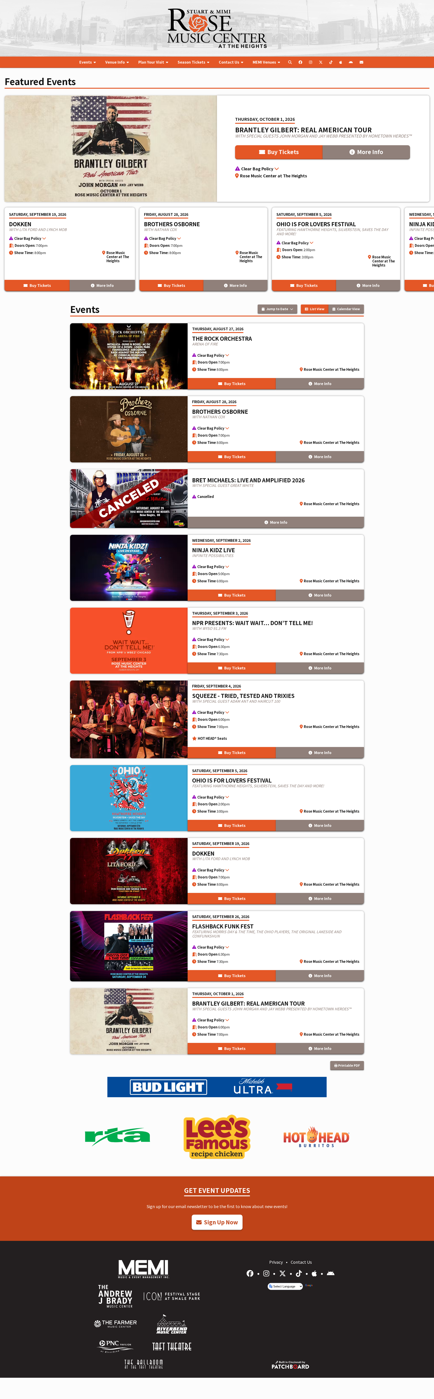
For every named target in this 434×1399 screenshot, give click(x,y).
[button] (323, 168)
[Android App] (331, 1273)
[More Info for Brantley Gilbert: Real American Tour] (217, 148)
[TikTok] (299, 1273)
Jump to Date (277, 309)
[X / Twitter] (283, 1273)
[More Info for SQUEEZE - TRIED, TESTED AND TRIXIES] (217, 719)
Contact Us (301, 1262)
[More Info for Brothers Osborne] (203, 249)
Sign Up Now (220, 1222)
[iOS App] (315, 1273)
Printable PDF (348, 1065)
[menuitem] (88, 62)
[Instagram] (267, 1273)
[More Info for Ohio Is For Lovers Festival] (336, 249)
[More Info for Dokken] (70, 249)
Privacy (276, 1262)
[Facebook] (251, 1273)
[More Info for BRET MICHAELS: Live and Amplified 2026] (217, 498)
